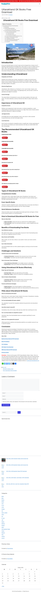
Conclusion (8, 41)
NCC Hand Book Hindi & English (10, 370)
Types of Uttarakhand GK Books (11, 31)
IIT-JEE (3, 518)
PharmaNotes (10, 548)
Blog (2, 498)
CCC (3, 503)
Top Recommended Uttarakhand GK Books (12, 30)
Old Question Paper (6, 529)
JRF (2, 520)
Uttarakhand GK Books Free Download (10, 25)
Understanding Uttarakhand (10, 28)
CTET (3, 507)
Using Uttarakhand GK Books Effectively (13, 39)
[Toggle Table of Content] (20, 24)
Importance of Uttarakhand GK (11, 29)
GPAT (3, 514)
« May (3, 586)
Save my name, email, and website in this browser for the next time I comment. (20, 401)
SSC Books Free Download (7, 347)
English (3, 509)
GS (5, 367)
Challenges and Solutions (10, 38)
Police (3, 531)
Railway (3, 532)
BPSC (3, 501)
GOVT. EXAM (4, 512)
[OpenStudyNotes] (6, 3)
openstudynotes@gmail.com (33, 360)
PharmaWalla (10, 558)
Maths (3, 521)
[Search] (19, 412)
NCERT (3, 525)
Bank (3, 496)
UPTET (3, 538)
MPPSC (3, 523)
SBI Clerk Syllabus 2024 (8, 368)
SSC (2, 534)
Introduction (7, 27)
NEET (3, 527)
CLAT (3, 505)
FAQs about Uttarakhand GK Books (12, 40)
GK (3, 367)
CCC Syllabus (5, 344)
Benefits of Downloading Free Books (12, 37)
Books (3, 500)
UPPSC (3, 536)
